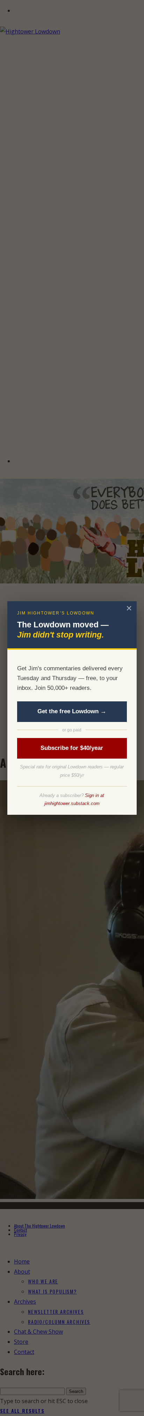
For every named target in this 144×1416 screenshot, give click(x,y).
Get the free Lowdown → (71, 711)
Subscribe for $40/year (72, 748)
